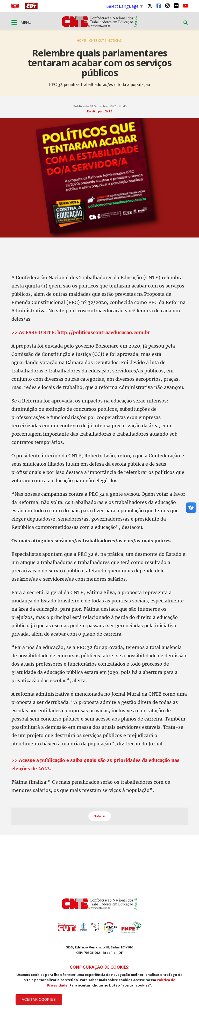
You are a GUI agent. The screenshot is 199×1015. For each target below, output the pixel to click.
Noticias (100, 816)
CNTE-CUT (96, 40)
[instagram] (167, 5)
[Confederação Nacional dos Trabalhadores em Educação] (99, 26)
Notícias (115, 40)
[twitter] (149, 5)
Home (81, 40)
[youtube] (185, 5)
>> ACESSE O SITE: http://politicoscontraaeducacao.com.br (80, 332)
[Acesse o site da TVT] (15, 7)
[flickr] (176, 5)
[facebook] (158, 5)
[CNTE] (99, 908)
